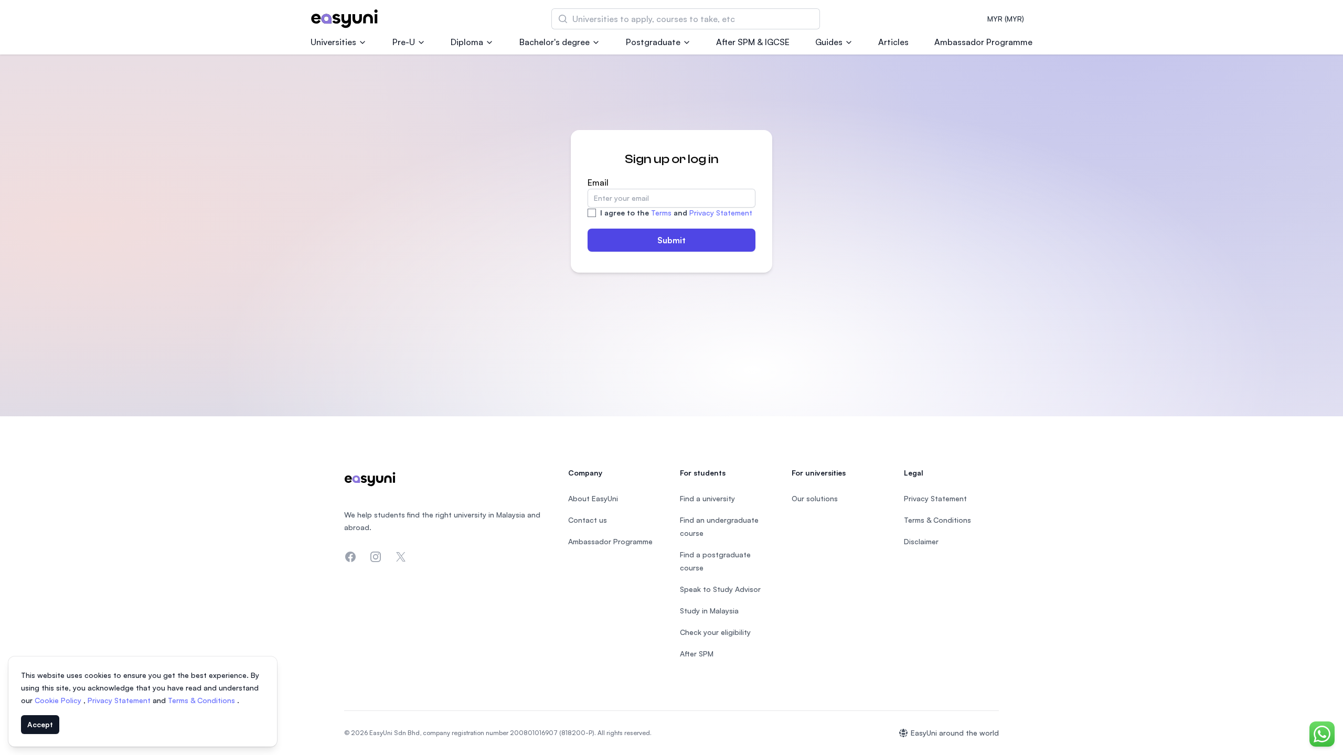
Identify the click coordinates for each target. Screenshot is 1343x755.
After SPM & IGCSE (753, 42)
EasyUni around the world (955, 732)
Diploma (467, 42)
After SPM (696, 653)
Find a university (707, 498)
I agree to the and (676, 212)
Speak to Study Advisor (720, 589)
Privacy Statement (720, 212)
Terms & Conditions (202, 700)
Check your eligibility (715, 632)
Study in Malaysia (709, 610)
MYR (1005, 18)
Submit (671, 240)
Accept (40, 724)
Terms (661, 212)
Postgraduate (653, 42)
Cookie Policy (59, 700)
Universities (333, 42)
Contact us (587, 519)
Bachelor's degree (554, 42)
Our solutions (815, 498)
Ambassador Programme (983, 42)
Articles (893, 42)
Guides (829, 42)
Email (598, 182)
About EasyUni (593, 498)
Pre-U (403, 42)
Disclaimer (921, 541)
